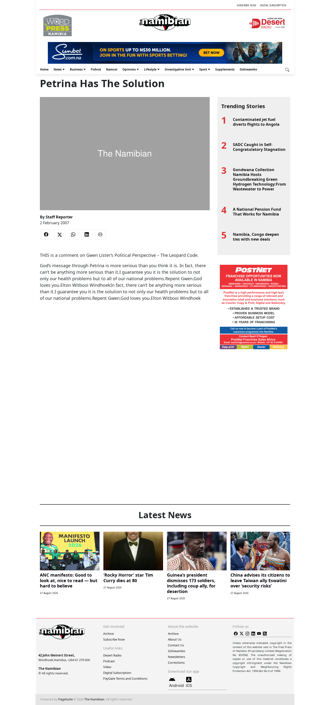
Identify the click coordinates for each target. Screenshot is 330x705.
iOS (189, 685)
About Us (174, 639)
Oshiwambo (248, 69)
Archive (108, 633)
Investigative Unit (178, 69)
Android (176, 685)
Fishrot (96, 69)
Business (76, 69)
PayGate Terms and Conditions (125, 678)
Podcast (109, 661)
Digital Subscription (273, 5)
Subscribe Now (246, 5)
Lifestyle (150, 69)
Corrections (176, 662)
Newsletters (176, 657)
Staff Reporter (59, 217)
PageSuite (65, 699)
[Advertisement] (125, 316)
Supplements (225, 69)
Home (44, 69)
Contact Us (176, 645)
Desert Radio (112, 655)
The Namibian (94, 699)
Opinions (129, 69)
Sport (203, 69)
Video (107, 667)
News (58, 69)
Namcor (111, 69)
